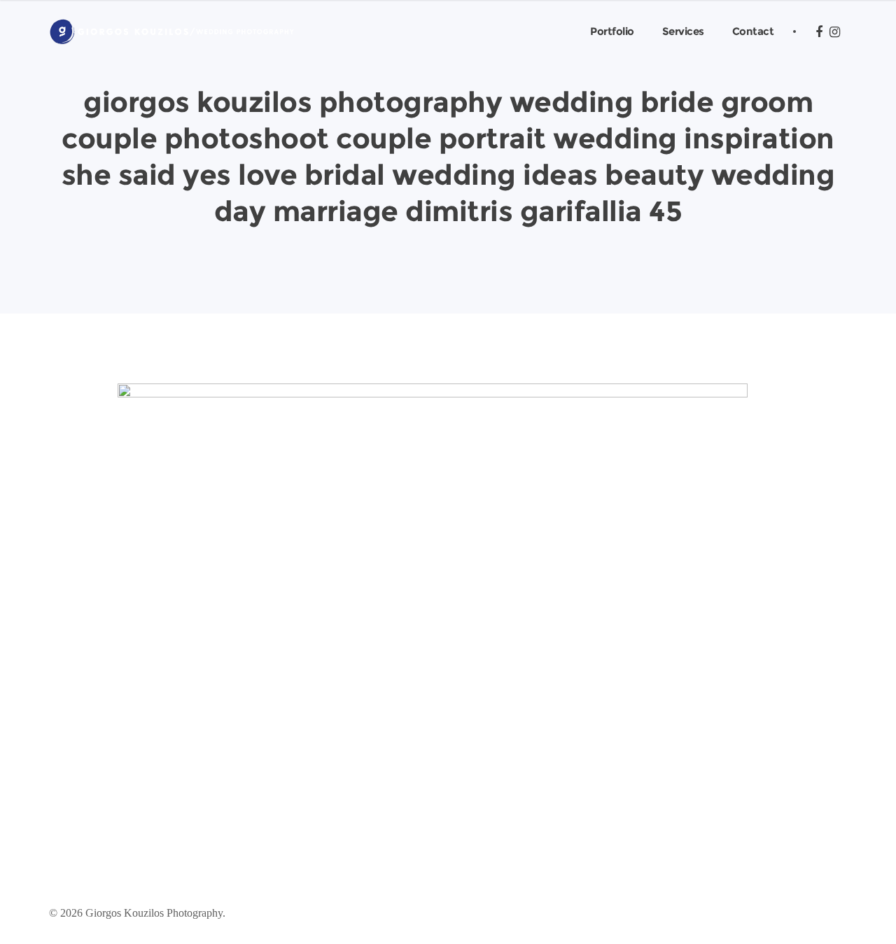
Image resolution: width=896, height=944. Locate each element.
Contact (753, 31)
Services (683, 31)
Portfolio (612, 31)
